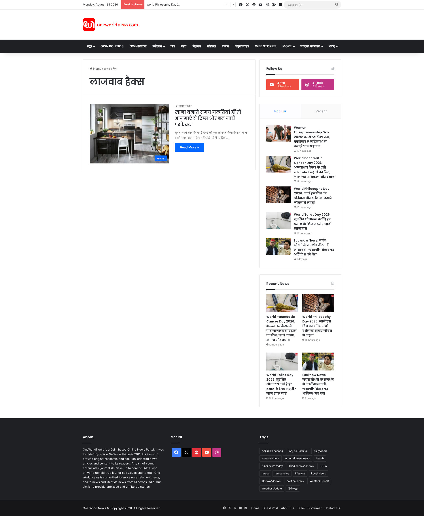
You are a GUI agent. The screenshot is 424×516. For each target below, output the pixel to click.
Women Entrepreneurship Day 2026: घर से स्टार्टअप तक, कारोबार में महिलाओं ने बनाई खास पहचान (312, 136)
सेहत (183, 46)
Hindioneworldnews (301, 466)
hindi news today (272, 466)
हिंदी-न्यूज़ (292, 488)
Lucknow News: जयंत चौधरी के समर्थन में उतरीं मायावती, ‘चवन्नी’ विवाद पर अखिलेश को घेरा (314, 247)
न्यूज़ (89, 46)
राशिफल (211, 46)
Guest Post (270, 508)
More (287, 46)
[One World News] (110, 24)
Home (96, 68)
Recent (321, 111)
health (320, 458)
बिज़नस (197, 46)
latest (265, 473)
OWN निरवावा (138, 46)
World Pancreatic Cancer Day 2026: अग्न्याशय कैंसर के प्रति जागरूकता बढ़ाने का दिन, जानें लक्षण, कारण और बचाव (314, 167)
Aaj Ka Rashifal (298, 451)
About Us (287, 508)
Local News (318, 473)
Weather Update (272, 488)
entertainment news (297, 458)
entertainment (270, 458)
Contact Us (332, 508)
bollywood (320, 451)
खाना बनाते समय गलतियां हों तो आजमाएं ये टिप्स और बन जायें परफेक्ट (208, 118)
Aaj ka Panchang (272, 451)
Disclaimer (315, 508)
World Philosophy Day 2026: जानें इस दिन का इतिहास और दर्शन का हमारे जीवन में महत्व (196, 4)
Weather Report (319, 481)
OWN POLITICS (111, 46)
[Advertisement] (251, 24)
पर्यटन (225, 46)
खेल (172, 46)
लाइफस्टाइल (242, 46)
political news (295, 481)
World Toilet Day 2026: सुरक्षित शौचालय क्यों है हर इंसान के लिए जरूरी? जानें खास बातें (312, 221)
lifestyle (300, 473)
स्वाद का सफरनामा (310, 46)
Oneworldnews (271, 481)
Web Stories (265, 46)
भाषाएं (332, 46)
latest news (282, 473)
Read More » (189, 147)
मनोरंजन (157, 46)
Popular (280, 111)
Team (301, 508)
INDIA (323, 466)
